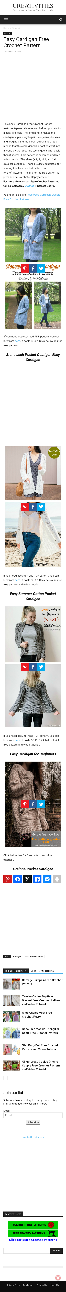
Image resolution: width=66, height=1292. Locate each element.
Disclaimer (28, 1285)
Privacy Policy (13, 1285)
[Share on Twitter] (27, 879)
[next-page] (11, 1078)
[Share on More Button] (57, 879)
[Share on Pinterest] (7, 879)
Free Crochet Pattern (34, 956)
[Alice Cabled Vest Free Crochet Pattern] (11, 1016)
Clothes (29, 185)
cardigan (17, 956)
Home (6, 27)
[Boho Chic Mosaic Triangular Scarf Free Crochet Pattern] (11, 1033)
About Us (54, 1285)
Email (6, 1110)
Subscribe (33, 1122)
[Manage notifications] (58, 1277)
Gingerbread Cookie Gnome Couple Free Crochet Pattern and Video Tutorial (41, 1065)
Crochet (16, 27)
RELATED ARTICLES (16, 971)
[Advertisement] (33, 89)
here (17, 341)
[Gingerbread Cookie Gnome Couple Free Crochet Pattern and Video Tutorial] (11, 1065)
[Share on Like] (37, 879)
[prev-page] (5, 1078)
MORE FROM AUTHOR (42, 971)
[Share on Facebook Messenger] (47, 879)
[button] (5, 19)
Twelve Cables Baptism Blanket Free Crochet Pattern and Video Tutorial (41, 1000)
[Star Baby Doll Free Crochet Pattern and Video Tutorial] (11, 1049)
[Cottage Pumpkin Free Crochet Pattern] (11, 984)
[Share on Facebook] (17, 879)
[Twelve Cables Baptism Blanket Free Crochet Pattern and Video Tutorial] (11, 1000)
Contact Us (42, 1285)
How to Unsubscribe (33, 1137)
